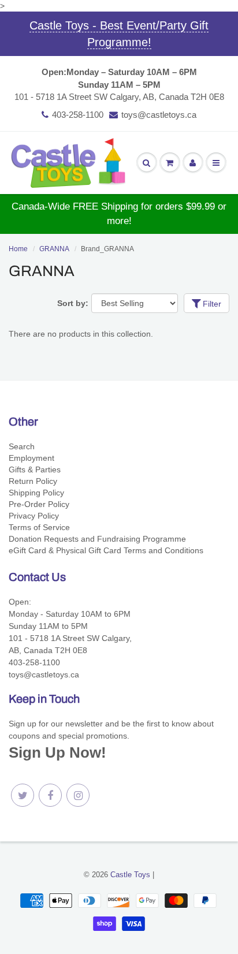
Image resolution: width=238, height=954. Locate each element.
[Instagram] (78, 795)
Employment (31, 458)
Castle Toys (130, 874)
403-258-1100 (77, 115)
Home (18, 249)
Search (22, 446)
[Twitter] (22, 795)
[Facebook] (50, 795)
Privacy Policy (34, 515)
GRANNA (54, 249)
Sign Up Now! (57, 752)
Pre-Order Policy (39, 504)
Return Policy (33, 481)
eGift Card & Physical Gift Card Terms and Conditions (106, 550)
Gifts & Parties (35, 469)
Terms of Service (39, 527)
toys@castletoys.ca (158, 115)
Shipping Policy (36, 492)
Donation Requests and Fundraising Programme (97, 538)
